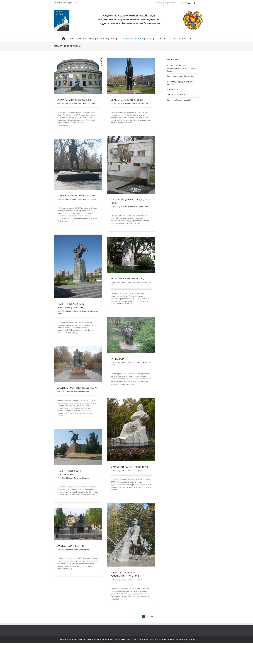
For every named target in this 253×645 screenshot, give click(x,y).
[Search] (190, 38)
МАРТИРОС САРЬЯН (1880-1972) (129, 467)
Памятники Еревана (74, 103)
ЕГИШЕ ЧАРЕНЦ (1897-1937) (127, 100)
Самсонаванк (172, 90)
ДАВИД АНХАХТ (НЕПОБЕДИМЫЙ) (77, 388)
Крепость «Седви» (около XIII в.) (180, 100)
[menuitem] (158, 3)
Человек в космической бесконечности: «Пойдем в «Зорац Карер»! (181, 68)
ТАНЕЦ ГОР (117, 359)
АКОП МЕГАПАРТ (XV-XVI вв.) (127, 278)
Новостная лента (89, 103)
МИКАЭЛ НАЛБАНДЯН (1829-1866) (76, 195)
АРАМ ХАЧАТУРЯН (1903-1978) (74, 100)
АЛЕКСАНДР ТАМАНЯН (70, 545)
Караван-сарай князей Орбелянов (180, 76)
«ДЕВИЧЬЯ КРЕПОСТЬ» (177, 95)
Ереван (70, 311)
